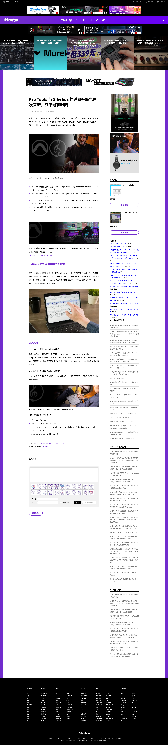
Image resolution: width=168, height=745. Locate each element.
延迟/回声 (58, 698)
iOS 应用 (49, 738)
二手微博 (162, 2)
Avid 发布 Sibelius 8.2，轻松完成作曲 (122, 438)
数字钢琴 (108, 703)
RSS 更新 (90, 738)
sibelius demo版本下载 (117, 247)
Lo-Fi (67, 700)
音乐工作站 (84, 696)
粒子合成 (43, 703)
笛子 (28, 714)
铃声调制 (69, 718)
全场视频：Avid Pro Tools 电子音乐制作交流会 (124, 286)
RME (133, 714)
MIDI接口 (98, 698)
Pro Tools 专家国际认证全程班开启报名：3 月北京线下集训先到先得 (124, 499)
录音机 (68, 714)
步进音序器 (84, 714)
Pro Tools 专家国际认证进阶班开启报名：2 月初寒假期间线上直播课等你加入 (124, 506)
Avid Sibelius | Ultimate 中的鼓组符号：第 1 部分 (124, 402)
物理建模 (43, 718)
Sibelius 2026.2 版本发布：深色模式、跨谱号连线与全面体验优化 (124, 347)
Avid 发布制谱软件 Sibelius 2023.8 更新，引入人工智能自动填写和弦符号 (124, 373)
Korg (122, 705)
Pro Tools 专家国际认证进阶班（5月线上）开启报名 (124, 574)
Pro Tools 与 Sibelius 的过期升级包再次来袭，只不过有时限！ (123, 396)
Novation (134, 712)
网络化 (68, 716)
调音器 (68, 721)
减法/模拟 (44, 693)
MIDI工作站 (84, 698)
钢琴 (28, 707)
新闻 (70, 20)
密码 (33, 502)
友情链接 (118, 738)
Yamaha (134, 721)
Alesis (133, 693)
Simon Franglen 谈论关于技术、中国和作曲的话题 (124, 408)
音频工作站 (84, 693)
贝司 (28, 698)
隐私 (113, 738)
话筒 (97, 707)
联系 (109, 738)
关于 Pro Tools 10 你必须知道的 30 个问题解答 (124, 304)
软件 (84, 20)
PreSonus (124, 712)
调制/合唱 (69, 705)
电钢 (28, 700)
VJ (81, 712)
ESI (132, 703)
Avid (133, 698)
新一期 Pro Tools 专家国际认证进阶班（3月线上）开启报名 (124, 580)
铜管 (28, 693)
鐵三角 (133, 696)
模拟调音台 (99, 703)
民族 (28, 696)
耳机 (97, 709)
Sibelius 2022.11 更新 (117, 378)
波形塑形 (43, 714)
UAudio (134, 718)
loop (28, 709)
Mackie (123, 707)
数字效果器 (99, 721)
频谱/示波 (69, 696)
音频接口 (98, 700)
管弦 (28, 703)
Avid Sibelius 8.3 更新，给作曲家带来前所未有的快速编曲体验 (124, 433)
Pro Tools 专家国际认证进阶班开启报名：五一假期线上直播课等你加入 (124, 487)
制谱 (82, 718)
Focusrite (123, 700)
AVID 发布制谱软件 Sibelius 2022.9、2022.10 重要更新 (124, 389)
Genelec (123, 703)
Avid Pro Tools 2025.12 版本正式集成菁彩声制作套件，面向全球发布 (124, 512)
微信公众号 (138, 2)
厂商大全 (64, 20)
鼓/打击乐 (29, 705)
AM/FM (43, 698)
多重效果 (58, 718)
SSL (122, 714)
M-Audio (134, 707)
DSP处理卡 (99, 718)
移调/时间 (58, 707)
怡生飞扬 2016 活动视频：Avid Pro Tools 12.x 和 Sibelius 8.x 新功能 (123, 427)
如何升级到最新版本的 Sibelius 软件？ (122, 422)
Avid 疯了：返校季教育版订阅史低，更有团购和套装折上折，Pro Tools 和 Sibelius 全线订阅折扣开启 (124, 333)
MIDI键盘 (98, 693)
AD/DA (108, 707)
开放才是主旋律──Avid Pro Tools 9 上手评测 (124, 315)
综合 (28, 721)
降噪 (67, 693)
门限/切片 (58, 714)
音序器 (108, 721)
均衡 (57, 712)
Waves (123, 721)
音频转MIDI (69, 709)
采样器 (108, 716)
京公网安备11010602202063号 (99, 740)
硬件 (77, 20)
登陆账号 (8, 2)
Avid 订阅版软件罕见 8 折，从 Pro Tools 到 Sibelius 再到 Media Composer (123, 360)
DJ (82, 709)
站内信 (16, 2)
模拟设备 (108, 696)
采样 (42, 700)
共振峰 (43, 716)
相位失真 (43, 712)
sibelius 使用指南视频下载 (118, 243)
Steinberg (124, 718)
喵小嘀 (64, 738)
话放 (97, 712)
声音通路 (69, 712)
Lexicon (134, 705)
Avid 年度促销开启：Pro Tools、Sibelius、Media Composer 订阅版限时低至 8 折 (124, 341)
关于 (105, 738)
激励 (57, 693)
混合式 (43, 705)
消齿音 (58, 700)
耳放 (97, 714)
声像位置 (58, 721)
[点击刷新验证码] (77, 502)
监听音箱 (98, 716)
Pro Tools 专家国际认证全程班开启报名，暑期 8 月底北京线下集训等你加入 (124, 544)
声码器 (58, 716)
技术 (90, 20)
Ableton (123, 693)
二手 (97, 20)
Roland (134, 716)
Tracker (83, 707)
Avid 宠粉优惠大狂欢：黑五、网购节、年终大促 (124, 383)
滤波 (57, 709)
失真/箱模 (69, 707)
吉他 (28, 712)
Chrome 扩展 (98, 738)
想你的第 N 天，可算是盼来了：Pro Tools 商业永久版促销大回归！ (124, 474)
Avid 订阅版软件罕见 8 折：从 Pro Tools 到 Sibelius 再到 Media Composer (123, 366)
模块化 (43, 709)
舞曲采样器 (109, 718)
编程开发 (83, 721)
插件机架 (83, 705)
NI (132, 709)
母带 (67, 698)
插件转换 (83, 716)
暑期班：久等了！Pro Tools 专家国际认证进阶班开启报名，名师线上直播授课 (124, 468)
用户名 (34, 499)
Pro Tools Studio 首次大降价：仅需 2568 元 (124, 532)
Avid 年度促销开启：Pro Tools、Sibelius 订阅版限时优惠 (124, 326)
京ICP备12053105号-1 (83, 740)
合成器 (108, 693)
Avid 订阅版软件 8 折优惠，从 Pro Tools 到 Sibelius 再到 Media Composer (123, 354)
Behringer (124, 698)
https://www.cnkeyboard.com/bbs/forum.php (51, 443)
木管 (28, 718)
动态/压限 (69, 703)
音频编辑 (83, 703)
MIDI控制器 (99, 696)
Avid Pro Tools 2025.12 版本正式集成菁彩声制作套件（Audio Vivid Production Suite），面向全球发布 (124, 519)
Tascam (123, 716)
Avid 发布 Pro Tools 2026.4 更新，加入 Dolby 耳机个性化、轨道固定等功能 (122, 480)
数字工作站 (109, 712)
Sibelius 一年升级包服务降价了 (120, 418)
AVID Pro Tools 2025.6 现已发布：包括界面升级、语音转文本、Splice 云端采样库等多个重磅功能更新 (124, 551)
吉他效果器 (109, 705)
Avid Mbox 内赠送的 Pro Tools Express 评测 (123, 292)
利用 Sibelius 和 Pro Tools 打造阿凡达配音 (124, 414)
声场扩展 (58, 703)
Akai (122, 696)
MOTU (122, 709)
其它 (42, 721)
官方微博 (150, 2)
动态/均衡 (109, 709)
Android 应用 (56, 738)
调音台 (58, 705)
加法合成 (43, 696)
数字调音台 (99, 705)
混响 (57, 696)
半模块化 (43, 707)
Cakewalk (134, 700)
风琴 (28, 716)
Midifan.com (46, 446)
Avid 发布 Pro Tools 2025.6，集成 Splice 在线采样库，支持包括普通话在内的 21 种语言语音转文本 (124, 560)
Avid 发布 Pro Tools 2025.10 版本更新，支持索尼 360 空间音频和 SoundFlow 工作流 (124, 527)
